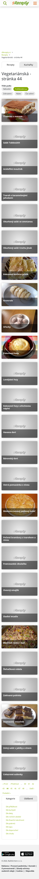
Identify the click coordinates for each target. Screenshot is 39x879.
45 (11, 788)
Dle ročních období (13, 817)
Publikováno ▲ (21, 89)
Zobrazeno (7, 93)
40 (25, 784)
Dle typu (9, 827)
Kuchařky (28, 64)
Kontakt (32, 866)
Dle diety (9, 813)
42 (33, 784)
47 (19, 788)
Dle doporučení (12, 830)
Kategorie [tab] (10, 798)
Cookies (19, 871)
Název (18, 93)
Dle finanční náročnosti (15, 820)
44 (7, 788)
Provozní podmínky (19, 866)
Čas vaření (29, 93)
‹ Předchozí (14, 784)
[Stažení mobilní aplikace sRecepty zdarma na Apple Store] (26, 854)
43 (3, 788)
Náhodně (7, 89)
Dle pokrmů (10, 823)
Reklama (5, 866)
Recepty (5, 55)
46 (15, 788)
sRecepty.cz (6, 52)
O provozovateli (8, 868)
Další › (32, 788)
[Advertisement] (19, 27)
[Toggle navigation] (35, 3)
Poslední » (7, 793)
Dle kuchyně (10, 810)
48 (23, 788)
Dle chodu (10, 833)
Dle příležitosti (11, 806)
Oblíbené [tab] (28, 798)
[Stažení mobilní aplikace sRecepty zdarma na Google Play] (8, 854)
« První (5, 784)
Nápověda (30, 871)
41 (29, 784)
